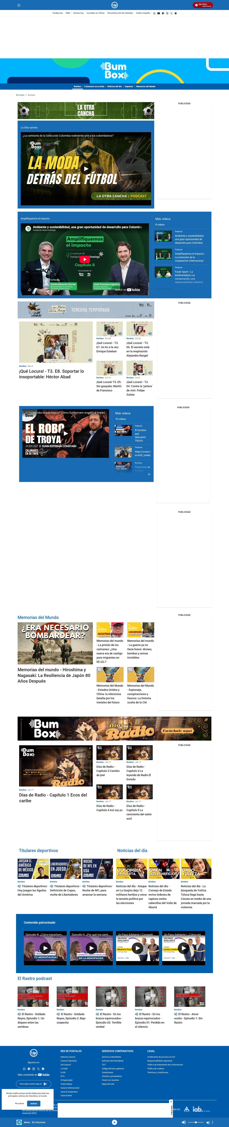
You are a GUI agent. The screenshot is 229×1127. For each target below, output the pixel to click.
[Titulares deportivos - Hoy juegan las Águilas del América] (33, 869)
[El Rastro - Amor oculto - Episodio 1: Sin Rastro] (189, 996)
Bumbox (77, 86)
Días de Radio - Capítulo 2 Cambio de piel (108, 771)
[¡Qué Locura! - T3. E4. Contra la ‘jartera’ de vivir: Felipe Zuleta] (139, 368)
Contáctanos (107, 1073)
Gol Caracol (66, 1065)
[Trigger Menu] (18, 5)
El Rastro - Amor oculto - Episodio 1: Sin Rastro (188, 1018)
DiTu (63, 1076)
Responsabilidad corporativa (159, 1061)
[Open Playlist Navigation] (212, 1122)
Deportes (129, 86)
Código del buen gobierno (113, 1069)
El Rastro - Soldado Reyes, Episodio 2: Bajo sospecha (71, 1018)
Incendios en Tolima (95, 13)
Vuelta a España (143, 13)
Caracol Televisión (69, 1061)
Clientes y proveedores (112, 1076)
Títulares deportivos (38, 850)
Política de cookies (155, 1069)
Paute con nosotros (110, 1080)
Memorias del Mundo (38, 617)
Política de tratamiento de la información (165, 1065)
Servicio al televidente (111, 1057)
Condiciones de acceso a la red (161, 1057)
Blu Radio (20, 95)
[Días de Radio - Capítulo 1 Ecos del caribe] (56, 766)
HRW (68, 13)
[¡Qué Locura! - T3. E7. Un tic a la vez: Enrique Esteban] (109, 329)
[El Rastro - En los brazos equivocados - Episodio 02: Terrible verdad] (111, 996)
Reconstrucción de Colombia (120, 13)
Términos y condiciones (157, 1073)
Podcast (178, 231)
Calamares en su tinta (94, 86)
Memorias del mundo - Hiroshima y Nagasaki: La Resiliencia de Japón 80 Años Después (54, 675)
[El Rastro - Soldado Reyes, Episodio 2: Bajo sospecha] (72, 996)
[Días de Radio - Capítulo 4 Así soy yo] (109, 791)
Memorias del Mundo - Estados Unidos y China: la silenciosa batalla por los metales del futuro (110, 694)
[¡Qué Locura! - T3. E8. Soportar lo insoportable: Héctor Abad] (56, 342)
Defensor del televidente (112, 1061)
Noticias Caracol (68, 1057)
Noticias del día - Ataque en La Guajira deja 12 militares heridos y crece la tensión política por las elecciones (131, 895)
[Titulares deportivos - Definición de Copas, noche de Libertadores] (65, 869)
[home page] (114, 5)
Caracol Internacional (70, 1088)
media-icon (114, 1122)
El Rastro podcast (35, 978)
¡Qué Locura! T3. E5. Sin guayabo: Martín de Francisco (109, 386)
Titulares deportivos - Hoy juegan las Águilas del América (33, 890)
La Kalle (64, 1069)
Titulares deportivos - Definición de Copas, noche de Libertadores (65, 890)
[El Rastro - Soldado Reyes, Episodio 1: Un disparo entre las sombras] (33, 996)
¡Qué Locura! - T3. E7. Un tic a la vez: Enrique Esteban (107, 347)
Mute (184, 1122)
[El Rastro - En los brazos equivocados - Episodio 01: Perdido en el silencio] (150, 996)
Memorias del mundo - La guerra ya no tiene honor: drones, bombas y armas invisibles (140, 649)
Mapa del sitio (108, 1084)
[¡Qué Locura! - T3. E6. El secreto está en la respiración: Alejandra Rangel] (139, 329)
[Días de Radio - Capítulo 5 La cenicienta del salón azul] (139, 791)
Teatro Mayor (66, 1084)
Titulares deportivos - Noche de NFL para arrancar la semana (97, 890)
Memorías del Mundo (145, 86)
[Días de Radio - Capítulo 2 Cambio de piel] (109, 752)
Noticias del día (114, 86)
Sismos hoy (78, 13)
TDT (104, 1065)
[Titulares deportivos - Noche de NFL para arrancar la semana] (98, 869)
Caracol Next (66, 1096)
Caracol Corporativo (69, 1092)
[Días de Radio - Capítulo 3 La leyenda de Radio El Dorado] (139, 752)
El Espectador (67, 1080)
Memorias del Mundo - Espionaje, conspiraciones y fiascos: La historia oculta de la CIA (140, 694)
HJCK (63, 1073)
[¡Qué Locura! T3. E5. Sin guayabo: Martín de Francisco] (109, 368)
